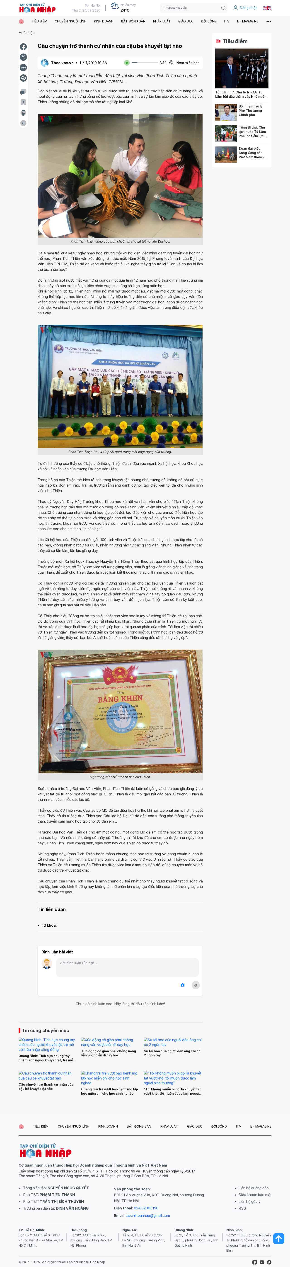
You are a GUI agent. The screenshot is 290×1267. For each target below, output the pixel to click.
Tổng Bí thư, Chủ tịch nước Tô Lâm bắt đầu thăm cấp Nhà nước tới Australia (240, 96)
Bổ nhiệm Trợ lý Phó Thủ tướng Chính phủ (251, 110)
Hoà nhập (27, 32)
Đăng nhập (249, 7)
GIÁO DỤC (185, 21)
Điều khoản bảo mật (255, 1194)
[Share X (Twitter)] (23, 57)
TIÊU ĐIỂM (39, 21)
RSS (242, 1208)
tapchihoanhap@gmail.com (148, 1215)
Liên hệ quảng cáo (254, 1188)
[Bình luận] (23, 91)
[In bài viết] (23, 112)
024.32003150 (146, 1208)
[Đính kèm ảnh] (182, 985)
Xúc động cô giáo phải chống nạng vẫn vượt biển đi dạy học (108, 1053)
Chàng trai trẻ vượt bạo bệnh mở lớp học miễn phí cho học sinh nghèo (109, 1091)
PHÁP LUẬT (162, 21)
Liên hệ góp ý (250, 1201)
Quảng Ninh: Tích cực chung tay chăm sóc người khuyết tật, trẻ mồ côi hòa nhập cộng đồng (46, 1060)
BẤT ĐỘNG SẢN (133, 21)
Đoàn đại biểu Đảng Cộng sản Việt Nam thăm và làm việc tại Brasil (252, 154)
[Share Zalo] (23, 67)
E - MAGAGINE (247, 21)
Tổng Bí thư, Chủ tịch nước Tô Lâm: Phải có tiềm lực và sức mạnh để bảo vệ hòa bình (253, 135)
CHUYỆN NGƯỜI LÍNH (70, 21)
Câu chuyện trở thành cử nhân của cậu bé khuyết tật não (46, 1086)
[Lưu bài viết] (23, 102)
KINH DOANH (104, 21)
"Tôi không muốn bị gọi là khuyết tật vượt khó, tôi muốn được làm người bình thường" (172, 1093)
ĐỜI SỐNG (209, 21)
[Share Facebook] (23, 46)
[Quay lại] (23, 123)
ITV (227, 21)
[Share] (23, 78)
